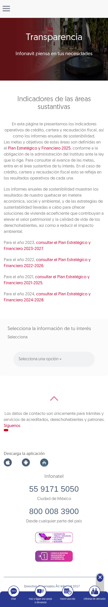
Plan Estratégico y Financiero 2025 (39, 148)
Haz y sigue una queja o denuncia (40, 601)
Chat (13, 599)
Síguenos (12, 426)
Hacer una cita (67, 599)
